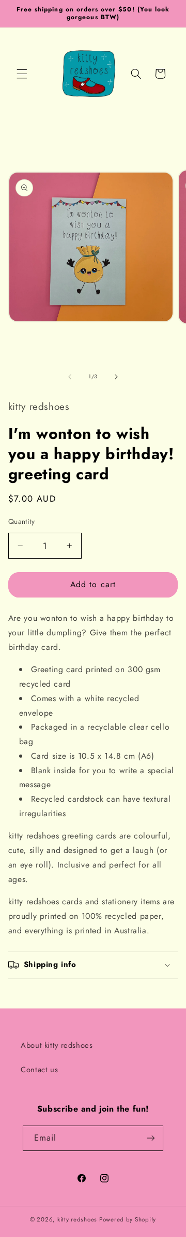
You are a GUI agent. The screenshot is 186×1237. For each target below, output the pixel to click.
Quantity (21, 521)
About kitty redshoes (57, 1045)
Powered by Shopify (127, 1219)
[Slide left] (69, 376)
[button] (22, 74)
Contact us (39, 1069)
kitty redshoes (77, 1219)
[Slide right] (116, 376)
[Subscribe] (151, 1138)
